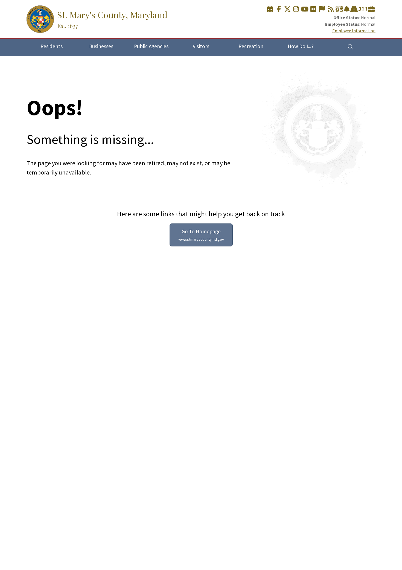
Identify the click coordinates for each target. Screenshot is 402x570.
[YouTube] (305, 9)
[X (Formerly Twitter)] (287, 9)
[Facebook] (279, 9)
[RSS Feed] (331, 9)
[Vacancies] (371, 9)
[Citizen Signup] (322, 9)
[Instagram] (296, 9)
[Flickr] (313, 9)
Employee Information (353, 30)
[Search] (350, 46)
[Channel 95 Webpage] (339, 9)
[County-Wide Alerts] (346, 9)
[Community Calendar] (270, 9)
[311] (363, 9)
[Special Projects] (354, 9)
